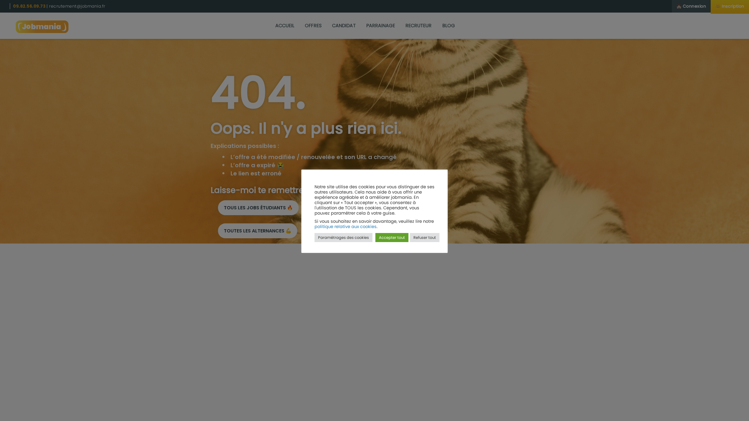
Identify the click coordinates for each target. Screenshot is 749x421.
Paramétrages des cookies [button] (343, 237)
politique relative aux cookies (346, 227)
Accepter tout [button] (392, 237)
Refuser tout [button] (424, 237)
